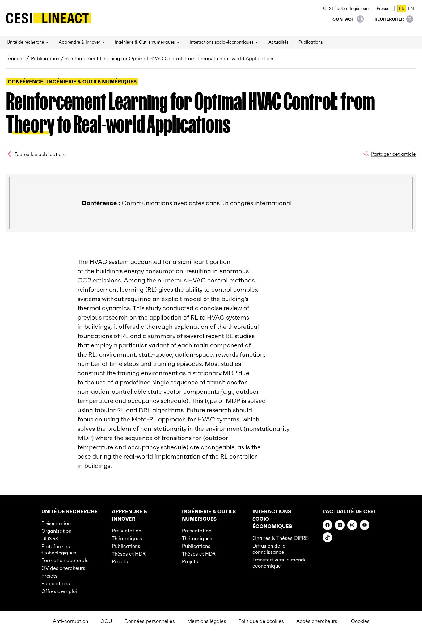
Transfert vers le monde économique (279, 563)
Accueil (16, 58)
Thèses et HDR (129, 554)
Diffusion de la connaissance (269, 549)
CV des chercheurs (63, 568)
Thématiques (127, 538)
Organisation (56, 531)
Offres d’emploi (59, 591)
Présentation (56, 523)
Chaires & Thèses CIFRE (280, 538)
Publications (45, 58)
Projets (49, 576)
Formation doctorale (65, 560)
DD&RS (49, 539)
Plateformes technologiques (58, 549)
